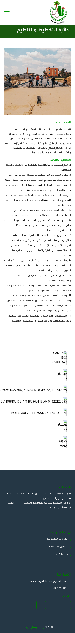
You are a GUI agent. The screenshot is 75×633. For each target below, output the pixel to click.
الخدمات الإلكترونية (57, 539)
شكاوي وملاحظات (58, 547)
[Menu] (7, 12)
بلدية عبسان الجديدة (33, 627)
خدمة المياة (62, 554)
